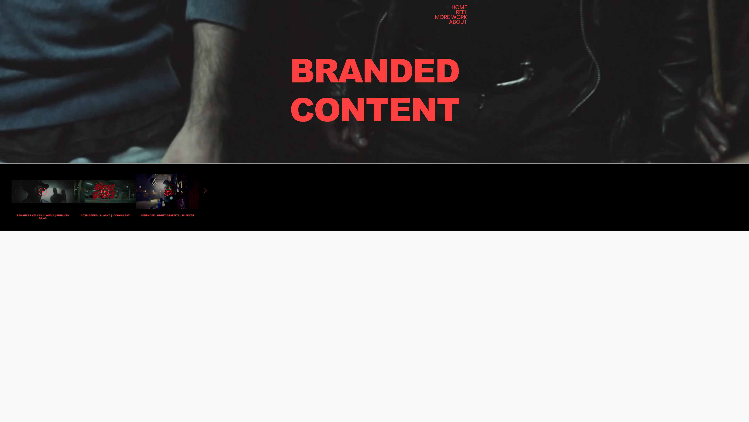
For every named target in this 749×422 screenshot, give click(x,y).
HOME (459, 7)
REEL (461, 12)
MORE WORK (451, 17)
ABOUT (458, 22)
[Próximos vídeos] (205, 190)
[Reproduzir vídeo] (43, 192)
